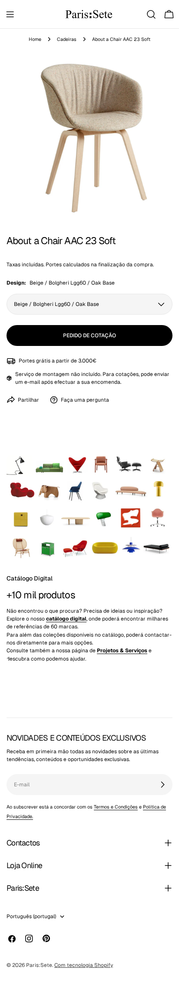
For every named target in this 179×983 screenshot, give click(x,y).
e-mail (32, 382)
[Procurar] (151, 14)
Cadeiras (66, 39)
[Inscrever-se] (162, 784)
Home (35, 39)
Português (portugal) (31, 916)
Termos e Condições (116, 807)
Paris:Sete (39, 965)
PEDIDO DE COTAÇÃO (89, 335)
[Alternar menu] (10, 14)
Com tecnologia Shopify (83, 965)
